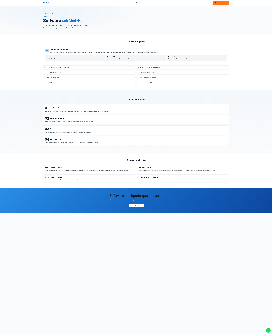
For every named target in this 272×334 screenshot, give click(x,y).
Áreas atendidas (128, 2)
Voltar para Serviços (51, 13)
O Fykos (120, 2)
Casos (137, 2)
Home (115, 2)
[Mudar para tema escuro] (211, 2)
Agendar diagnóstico (221, 2)
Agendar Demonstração (136, 205)
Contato (143, 2)
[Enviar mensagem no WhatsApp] (268, 330)
